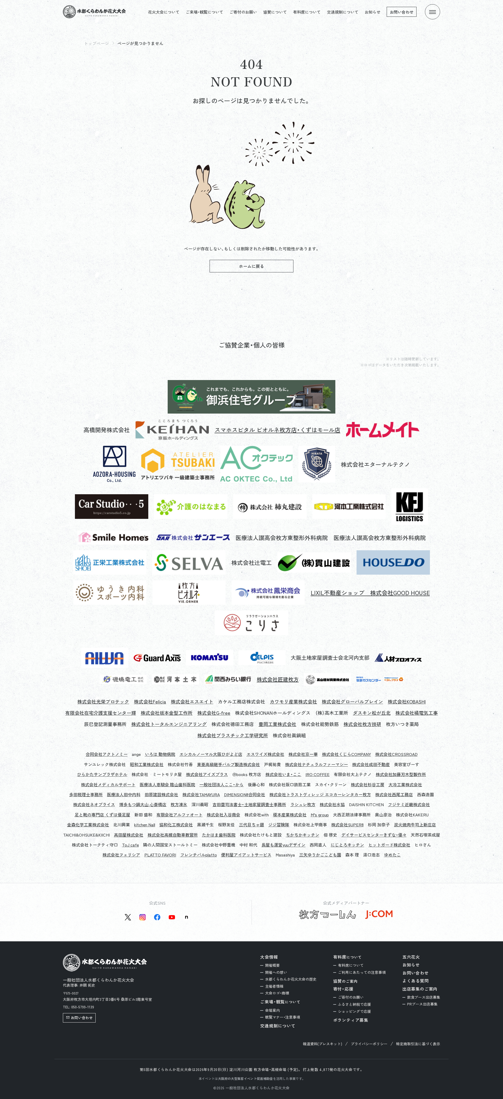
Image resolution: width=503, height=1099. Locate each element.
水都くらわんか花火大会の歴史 (290, 979)
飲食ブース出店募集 (423, 997)
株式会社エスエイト (192, 701)
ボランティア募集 (350, 1020)
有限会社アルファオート (179, 814)
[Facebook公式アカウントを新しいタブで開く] (157, 917)
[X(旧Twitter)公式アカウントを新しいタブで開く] (128, 917)
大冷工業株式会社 (405, 784)
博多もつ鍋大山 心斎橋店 (142, 804)
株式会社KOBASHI (407, 701)
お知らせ (372, 12)
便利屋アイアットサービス (246, 855)
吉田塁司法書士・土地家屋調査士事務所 (249, 804)
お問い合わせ (401, 12)
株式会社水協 (332, 804)
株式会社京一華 (303, 754)
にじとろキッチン (347, 845)
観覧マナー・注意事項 (282, 1017)
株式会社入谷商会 (223, 814)
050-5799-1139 (82, 1006)
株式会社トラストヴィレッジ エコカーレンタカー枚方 (320, 794)
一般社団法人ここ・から (221, 784)
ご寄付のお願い (243, 12)
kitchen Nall (144, 824)
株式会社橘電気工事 (416, 713)
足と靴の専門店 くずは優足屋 (102, 814)
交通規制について (342, 12)
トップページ (96, 43)
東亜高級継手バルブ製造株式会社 (228, 764)
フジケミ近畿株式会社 (409, 804)
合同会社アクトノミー (107, 754)
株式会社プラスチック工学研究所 (232, 735)
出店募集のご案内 (420, 989)
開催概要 (272, 965)
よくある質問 (415, 980)
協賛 (345, 981)
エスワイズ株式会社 (265, 754)
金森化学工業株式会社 (88, 824)
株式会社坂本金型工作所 (167, 713)
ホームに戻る (251, 266)
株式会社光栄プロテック (103, 701)
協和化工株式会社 (176, 824)
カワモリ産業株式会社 (293, 701)
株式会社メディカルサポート (108, 784)
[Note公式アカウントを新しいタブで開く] (186, 917)
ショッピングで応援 (354, 1011)
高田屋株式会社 (128, 835)
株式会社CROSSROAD (396, 754)
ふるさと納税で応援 (354, 1004)
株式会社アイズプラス (207, 774)
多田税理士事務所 (86, 794)
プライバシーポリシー (369, 1043)
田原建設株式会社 (161, 794)
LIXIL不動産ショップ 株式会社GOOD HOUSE (370, 593)
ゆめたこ (392, 855)
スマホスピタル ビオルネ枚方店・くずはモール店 (277, 430)
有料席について (307, 12)
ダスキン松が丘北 (372, 713)
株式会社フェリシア (121, 855)
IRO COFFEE (317, 774)
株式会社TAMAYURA (201, 794)
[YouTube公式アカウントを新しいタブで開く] (172, 917)
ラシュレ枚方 (302, 804)
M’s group (320, 814)
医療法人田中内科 (123, 794)
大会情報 (269, 957)
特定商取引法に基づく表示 (418, 1043)
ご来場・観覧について (204, 12)
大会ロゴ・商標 (277, 993)
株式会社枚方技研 (362, 724)
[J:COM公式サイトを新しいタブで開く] (379, 914)
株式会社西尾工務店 (394, 794)
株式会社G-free (213, 713)
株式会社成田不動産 (371, 764)
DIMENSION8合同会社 (244, 794)
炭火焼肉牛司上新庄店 (415, 824)
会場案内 (272, 1010)
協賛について (275, 12)
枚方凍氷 (179, 804)
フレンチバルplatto (198, 855)
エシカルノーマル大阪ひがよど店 (210, 754)
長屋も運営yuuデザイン (283, 845)
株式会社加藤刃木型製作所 (401, 774)
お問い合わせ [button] (82, 1017)
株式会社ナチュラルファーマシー (316, 764)
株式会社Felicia (150, 701)
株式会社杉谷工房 (367, 784)
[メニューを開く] (432, 11)
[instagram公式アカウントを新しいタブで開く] (142, 917)
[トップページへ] (94, 11)
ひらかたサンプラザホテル (102, 774)
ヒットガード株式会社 (389, 845)
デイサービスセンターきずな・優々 (374, 835)
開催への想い (276, 972)
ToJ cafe (130, 845)
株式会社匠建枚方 (278, 679)
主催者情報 (274, 986)
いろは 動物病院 (160, 754)
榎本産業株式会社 (290, 814)
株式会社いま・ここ (283, 774)
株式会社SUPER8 (347, 824)
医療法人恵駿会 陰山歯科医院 (167, 784)
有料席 (347, 957)
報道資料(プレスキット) (322, 1043)
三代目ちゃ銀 (251, 824)
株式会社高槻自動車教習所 (172, 835)
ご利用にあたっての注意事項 (362, 972)
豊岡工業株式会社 (277, 724)
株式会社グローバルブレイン (352, 701)
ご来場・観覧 (280, 1002)
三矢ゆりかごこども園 (320, 855)
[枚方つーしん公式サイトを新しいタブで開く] (327, 914)
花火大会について (163, 12)
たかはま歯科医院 (219, 835)
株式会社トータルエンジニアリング (169, 724)
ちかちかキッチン (302, 835)
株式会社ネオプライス (94, 804)
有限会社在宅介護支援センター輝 (100, 713)
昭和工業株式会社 (146, 764)
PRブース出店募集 (422, 1004)
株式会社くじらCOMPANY (346, 754)
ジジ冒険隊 (278, 824)
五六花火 (411, 957)
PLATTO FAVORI (160, 855)
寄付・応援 (343, 989)
